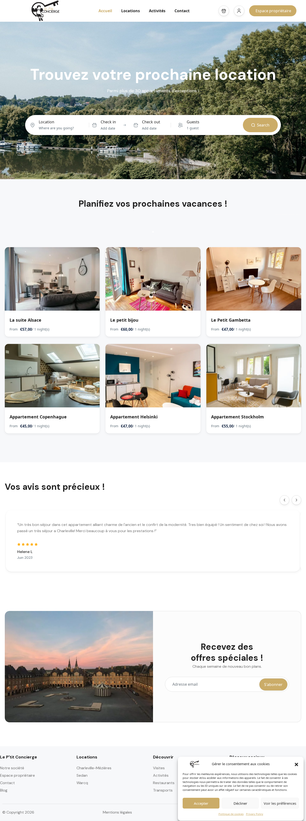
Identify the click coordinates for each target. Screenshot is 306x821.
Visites (159, 767)
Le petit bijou (124, 320)
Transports (163, 790)
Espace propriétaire (273, 10)
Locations (130, 10)
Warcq (82, 782)
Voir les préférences (280, 803)
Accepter (201, 803)
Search (263, 125)
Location (46, 122)
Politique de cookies (231, 814)
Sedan (81, 775)
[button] (296, 764)
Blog (3, 790)
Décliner (240, 803)
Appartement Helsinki (134, 417)
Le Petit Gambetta (231, 320)
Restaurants (164, 782)
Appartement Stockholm (237, 417)
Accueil (105, 10)
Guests (193, 122)
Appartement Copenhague (38, 417)
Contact (182, 10)
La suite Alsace (25, 320)
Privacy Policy (254, 814)
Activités (157, 10)
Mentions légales (117, 812)
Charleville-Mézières (93, 767)
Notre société (12, 767)
